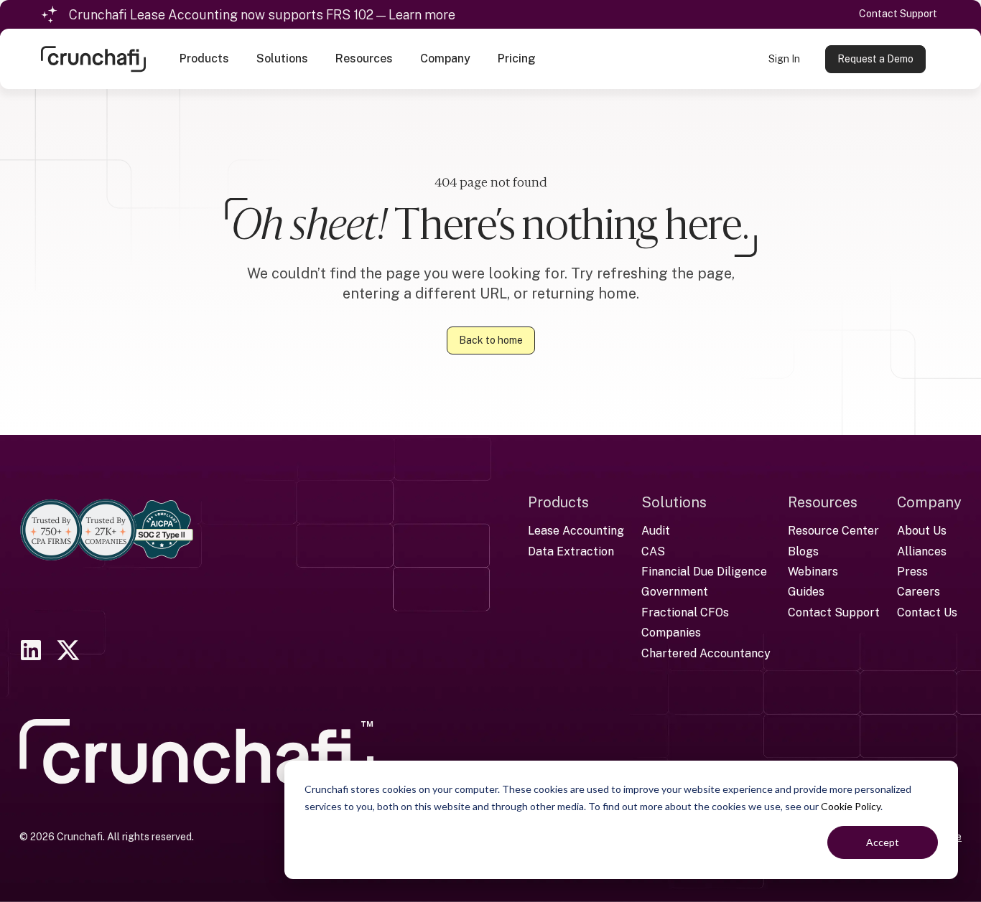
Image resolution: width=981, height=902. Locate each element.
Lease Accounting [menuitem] (576, 530)
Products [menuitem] (558, 502)
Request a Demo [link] (875, 59)
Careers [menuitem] (918, 591)
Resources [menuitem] (822, 502)
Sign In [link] (784, 59)
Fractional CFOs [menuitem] (685, 612)
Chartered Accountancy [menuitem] (706, 653)
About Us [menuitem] (922, 530)
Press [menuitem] (912, 571)
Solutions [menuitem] (674, 502)
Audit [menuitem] (655, 530)
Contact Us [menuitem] (927, 612)
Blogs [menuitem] (803, 551)
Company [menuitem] (929, 502)
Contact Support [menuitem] (834, 612)
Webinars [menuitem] (813, 571)
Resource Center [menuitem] (833, 530)
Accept (882, 842)
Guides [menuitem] (806, 591)
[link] (93, 57)
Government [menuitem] (674, 591)
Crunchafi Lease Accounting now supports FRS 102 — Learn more (262, 14)
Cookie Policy (850, 806)
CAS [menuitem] (653, 551)
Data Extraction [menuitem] (571, 551)
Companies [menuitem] (671, 632)
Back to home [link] (491, 340)
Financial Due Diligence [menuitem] (704, 571)
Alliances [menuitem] (922, 551)
